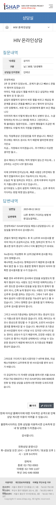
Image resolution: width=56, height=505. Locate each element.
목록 (34, 405)
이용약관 (9, 482)
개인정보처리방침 (22, 482)
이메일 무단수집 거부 (42, 482)
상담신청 (47, 405)
